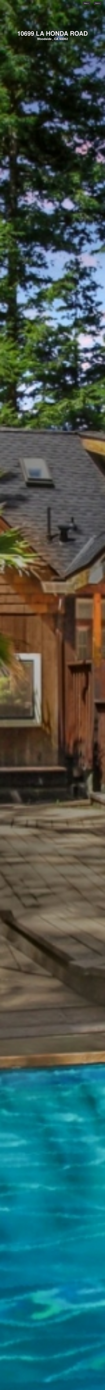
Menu (86, 3)
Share (97, 3)
